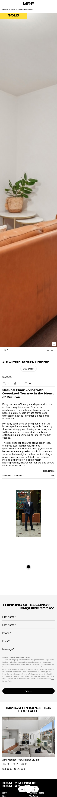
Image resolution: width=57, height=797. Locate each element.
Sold (13, 9)
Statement (28, 368)
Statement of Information (13, 475)
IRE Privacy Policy (32, 669)
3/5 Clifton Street (25, 9)
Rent (4, 792)
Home (5, 9)
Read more (49, 470)
